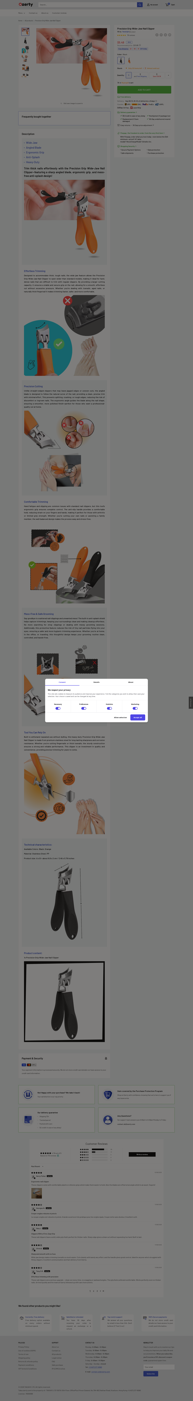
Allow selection (120, 717)
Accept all (138, 717)
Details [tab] (96, 682)
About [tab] (130, 682)
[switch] (58, 708)
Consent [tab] (62, 682)
